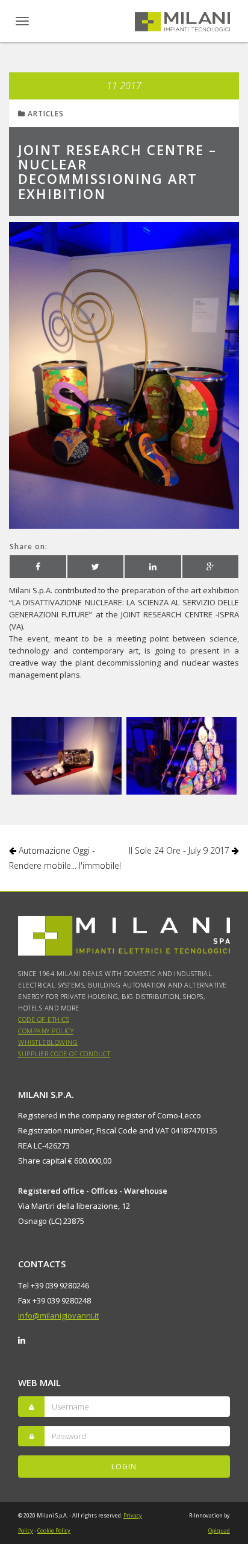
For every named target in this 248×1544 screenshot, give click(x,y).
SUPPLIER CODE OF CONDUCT (64, 1053)
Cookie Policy (53, 1530)
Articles (44, 114)
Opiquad (219, 1530)
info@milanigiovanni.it (58, 1315)
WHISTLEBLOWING (48, 1042)
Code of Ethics (43, 1019)
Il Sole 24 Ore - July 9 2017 (180, 850)
